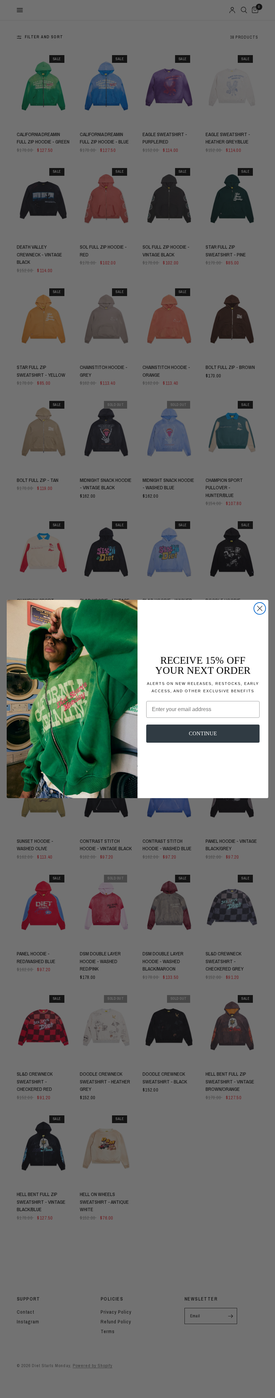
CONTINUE (203, 733)
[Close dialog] (260, 608)
